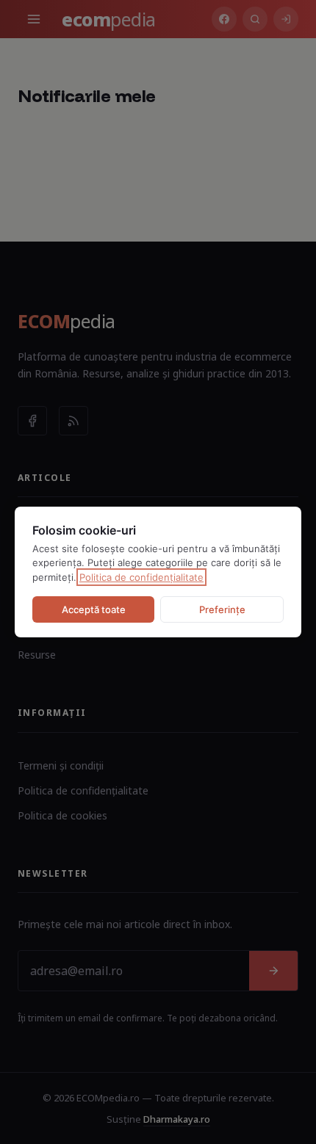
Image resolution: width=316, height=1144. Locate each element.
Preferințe (222, 609)
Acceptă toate (94, 609)
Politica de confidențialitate (141, 577)
